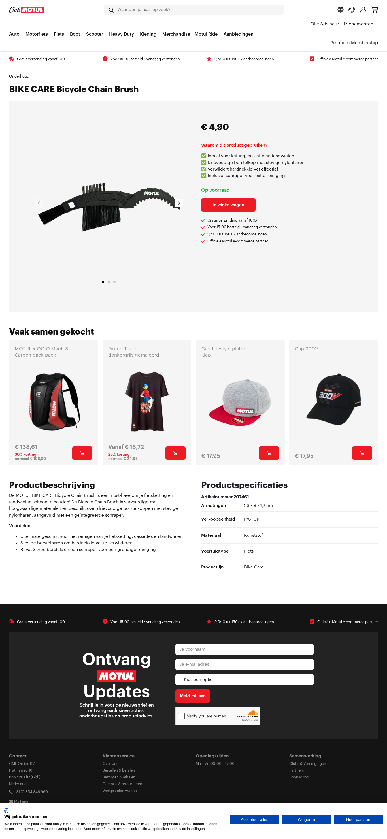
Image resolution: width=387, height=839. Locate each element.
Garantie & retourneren (122, 784)
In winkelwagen (228, 205)
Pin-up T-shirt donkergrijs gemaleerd (133, 351)
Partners (296, 770)
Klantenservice (119, 756)
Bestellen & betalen (119, 770)
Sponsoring (299, 777)
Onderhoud (19, 76)
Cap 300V (306, 348)
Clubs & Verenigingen (307, 763)
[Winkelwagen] (374, 9)
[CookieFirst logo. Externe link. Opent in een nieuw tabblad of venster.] (6, 810)
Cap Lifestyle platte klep (223, 351)
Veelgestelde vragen (120, 791)
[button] (103, 282)
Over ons (110, 763)
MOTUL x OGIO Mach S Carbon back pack (41, 351)
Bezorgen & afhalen (119, 777)
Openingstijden (212, 756)
